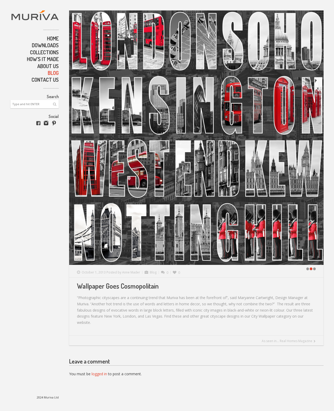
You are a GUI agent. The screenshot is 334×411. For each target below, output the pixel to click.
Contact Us (45, 79)
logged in (99, 373)
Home (53, 38)
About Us (48, 66)
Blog (53, 72)
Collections (44, 52)
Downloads (45, 45)
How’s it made (43, 59)
